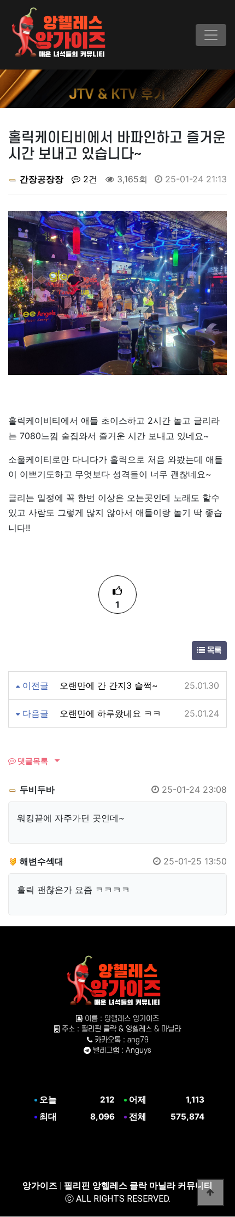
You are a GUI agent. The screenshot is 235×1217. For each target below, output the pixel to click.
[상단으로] (210, 1192)
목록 (213, 650)
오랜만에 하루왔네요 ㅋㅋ (110, 713)
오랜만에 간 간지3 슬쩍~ (109, 685)
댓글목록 (32, 760)
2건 (88, 179)
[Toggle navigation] (211, 35)
